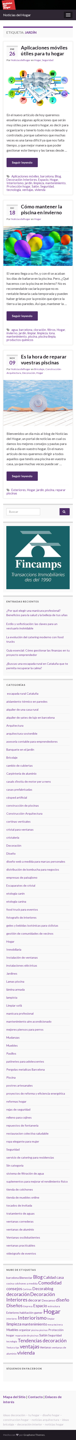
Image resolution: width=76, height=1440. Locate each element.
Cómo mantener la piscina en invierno (41, 209)
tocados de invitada (19, 1205)
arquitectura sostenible (21, 733)
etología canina (16, 901)
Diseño (11, 853)
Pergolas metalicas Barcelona (25, 1069)
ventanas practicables (20, 1245)
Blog (58, 176)
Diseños (14, 1305)
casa (60, 1277)
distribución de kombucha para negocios (32, 869)
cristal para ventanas (20, 829)
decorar (34, 1300)
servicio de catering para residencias (30, 1157)
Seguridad (47, 60)
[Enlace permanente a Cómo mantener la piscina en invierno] (38, 246)
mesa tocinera (55, 1324)
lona (52, 333)
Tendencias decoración (42, 1340)
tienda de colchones (19, 1189)
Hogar (37, 60)
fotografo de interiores (21, 917)
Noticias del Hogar (17, 15)
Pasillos (11, 1053)
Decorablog (42, 1288)
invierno (12, 333)
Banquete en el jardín (20, 749)
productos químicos (20, 340)
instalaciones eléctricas (21, 965)
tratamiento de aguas (20, 1213)
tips (17, 1347)
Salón (35, 186)
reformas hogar (16, 1101)
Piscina (11, 1077)
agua (14, 330)
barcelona (47, 176)
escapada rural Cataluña (22, 693)
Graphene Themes (34, 1434)
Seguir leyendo (22, 162)
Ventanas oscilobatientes (23, 1237)
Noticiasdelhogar (20, 60)
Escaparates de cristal (20, 885)
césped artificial (16, 797)
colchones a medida (26, 1283)
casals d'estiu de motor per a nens (28, 781)
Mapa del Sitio (14, 1397)
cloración (40, 330)
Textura (10, 1347)
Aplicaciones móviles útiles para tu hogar (44, 50)
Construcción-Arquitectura (24, 813)
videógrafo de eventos (21, 1253)
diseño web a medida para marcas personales (35, 861)
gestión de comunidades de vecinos (29, 933)
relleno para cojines (19, 1117)
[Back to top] (66, 1430)
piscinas (43, 1330)
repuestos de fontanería (22, 1125)
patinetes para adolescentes (25, 1061)
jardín (28, 183)
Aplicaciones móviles (25, 176)
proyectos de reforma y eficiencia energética (35, 1093)
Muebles (12, 1045)
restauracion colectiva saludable (27, 1133)
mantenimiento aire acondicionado (29, 1021)
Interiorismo (15, 183)
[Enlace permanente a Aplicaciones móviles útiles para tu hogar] (38, 87)
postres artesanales (19, 1085)
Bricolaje (39, 369)
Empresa (28, 1306)
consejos (14, 1288)
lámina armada (15, 989)
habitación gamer (31, 1312)
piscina (32, 336)
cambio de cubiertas (19, 765)
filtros (51, 330)
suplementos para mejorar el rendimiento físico (37, 1181)
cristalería (12, 837)
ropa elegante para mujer (22, 1141)
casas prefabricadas (19, 789)
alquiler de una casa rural (22, 709)
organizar (25, 1330)
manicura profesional (20, 1013)
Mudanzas (13, 1037)
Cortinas (27, 1289)
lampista (11, 997)
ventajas (27, 190)
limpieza (39, 183)
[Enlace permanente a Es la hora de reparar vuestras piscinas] (38, 402)
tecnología (14, 190)
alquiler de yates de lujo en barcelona (30, 717)
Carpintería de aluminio (21, 773)
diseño (62, 1300)
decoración (18, 1294)
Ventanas (45, 1347)
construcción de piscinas (22, 805)
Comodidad (50, 1282)
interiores (11, 1318)
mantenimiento (55, 183)
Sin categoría (14, 1165)
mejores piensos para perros (24, 1029)
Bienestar (26, 1277)
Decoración (28, 372)
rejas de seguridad (18, 1109)
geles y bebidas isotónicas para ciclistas (32, 925)
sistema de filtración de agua (25, 1173)
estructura (54, 1306)
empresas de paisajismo (21, 877)
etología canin (15, 893)
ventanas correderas (20, 1221)
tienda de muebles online (22, 1197)
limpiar (31, 333)
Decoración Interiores (22, 179)
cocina (10, 1283)
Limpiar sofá (14, 1005)
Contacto (35, 1397)
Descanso (48, 1300)
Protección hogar (18, 186)
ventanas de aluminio (20, 1229)
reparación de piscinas (27, 1335)
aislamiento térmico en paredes (27, 701)
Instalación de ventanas (22, 957)
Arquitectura (14, 725)
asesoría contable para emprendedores (32, 741)
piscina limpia (47, 336)
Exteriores (18, 490)
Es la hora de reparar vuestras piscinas (43, 359)
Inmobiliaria (13, 949)
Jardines (11, 973)
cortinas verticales (18, 821)
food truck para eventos (22, 909)
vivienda (40, 190)
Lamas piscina (15, 981)
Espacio (43, 179)
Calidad (49, 1277)
